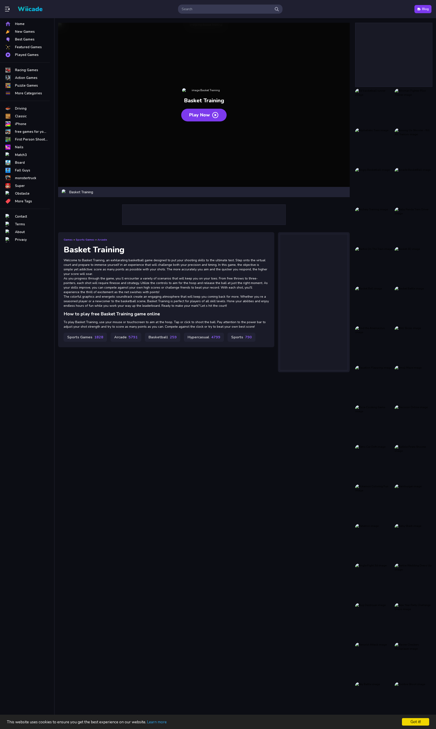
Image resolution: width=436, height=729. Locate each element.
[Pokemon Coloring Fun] (374, 503)
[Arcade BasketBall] (413, 187)
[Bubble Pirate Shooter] (413, 464)
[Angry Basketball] (374, 187)
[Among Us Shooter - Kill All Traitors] (413, 147)
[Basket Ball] (374, 305)
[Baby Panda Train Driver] (413, 226)
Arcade (102, 239)
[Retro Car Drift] (374, 464)
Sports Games (85, 239)
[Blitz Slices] (413, 345)
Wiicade (30, 9)
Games (68, 239)
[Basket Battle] (413, 305)
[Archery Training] (374, 226)
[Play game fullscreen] (344, 192)
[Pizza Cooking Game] (374, 424)
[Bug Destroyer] (374, 622)
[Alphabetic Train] (374, 147)
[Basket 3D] (413, 266)
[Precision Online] (413, 424)
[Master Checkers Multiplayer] (413, 661)
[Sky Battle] (374, 701)
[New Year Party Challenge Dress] (413, 622)
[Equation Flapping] (374, 384)
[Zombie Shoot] (413, 701)
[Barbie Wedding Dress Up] (413, 582)
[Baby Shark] (413, 543)
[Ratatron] (374, 543)
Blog (425, 9)
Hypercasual (204, 337)
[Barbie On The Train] (374, 266)
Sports (241, 337)
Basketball (163, 337)
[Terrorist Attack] (374, 661)
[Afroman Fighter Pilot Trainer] (413, 107)
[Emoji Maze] (413, 384)
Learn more (157, 722)
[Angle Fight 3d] (374, 582)
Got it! (416, 721)
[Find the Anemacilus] (374, 345)
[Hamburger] (413, 503)
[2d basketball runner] (374, 107)
